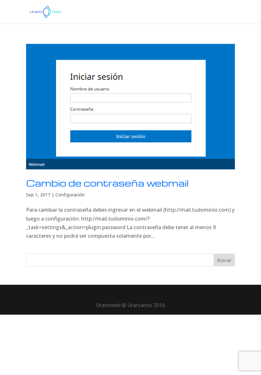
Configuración (70, 195)
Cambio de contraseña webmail (107, 183)
